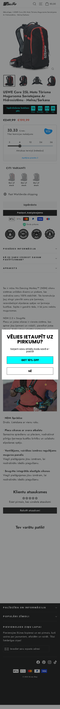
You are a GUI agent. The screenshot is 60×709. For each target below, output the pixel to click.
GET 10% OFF (30, 360)
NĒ (30, 371)
